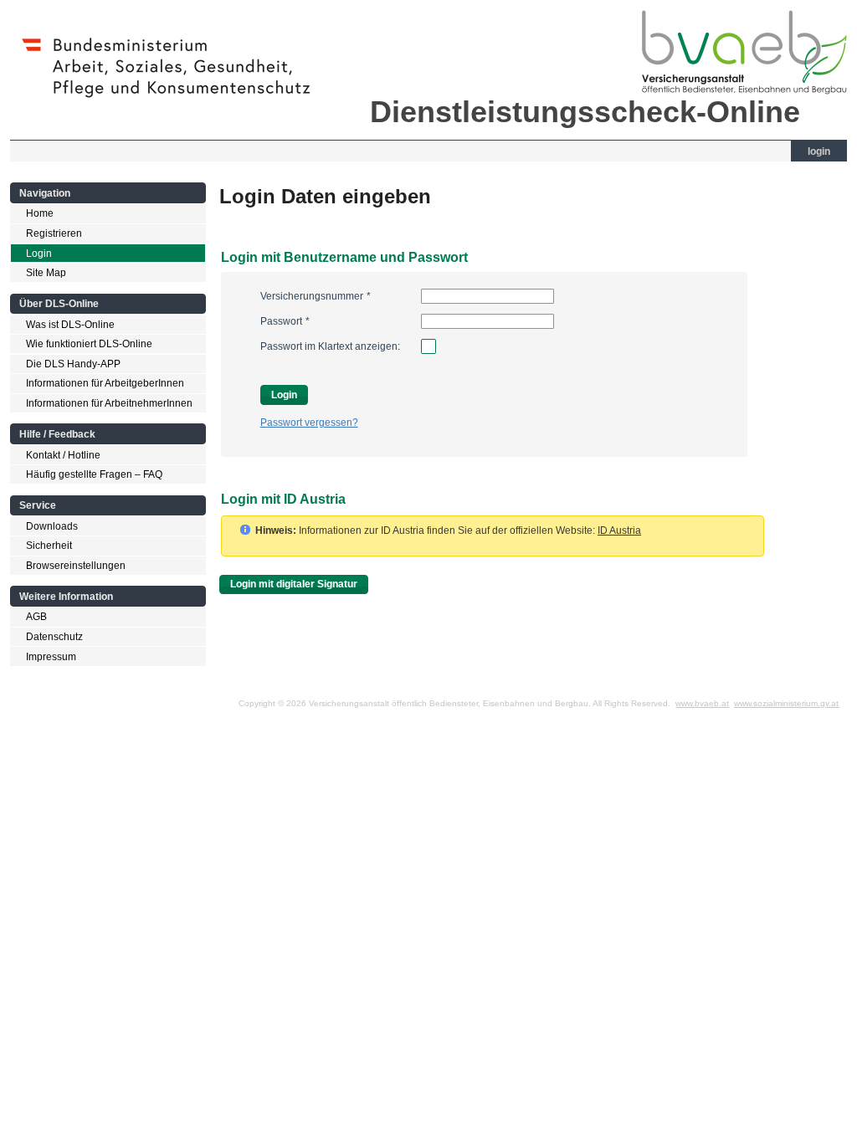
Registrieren (54, 233)
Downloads (52, 526)
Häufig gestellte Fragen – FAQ (94, 474)
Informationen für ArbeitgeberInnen (105, 383)
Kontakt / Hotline (63, 455)
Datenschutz (54, 637)
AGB (36, 617)
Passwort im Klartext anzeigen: (330, 346)
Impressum (51, 657)
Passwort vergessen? (309, 422)
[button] (293, 584)
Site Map (46, 273)
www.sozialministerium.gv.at (786, 703)
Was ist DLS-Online (70, 325)
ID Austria (619, 530)
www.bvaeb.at (702, 703)
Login (39, 253)
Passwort (285, 321)
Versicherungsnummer (316, 296)
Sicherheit (49, 545)
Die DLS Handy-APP (73, 364)
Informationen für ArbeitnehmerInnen (109, 403)
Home (40, 213)
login (819, 151)
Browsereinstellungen (76, 566)
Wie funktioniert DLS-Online (89, 344)
